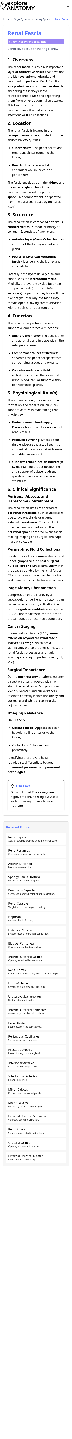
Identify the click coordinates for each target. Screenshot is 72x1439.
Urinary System (42, 19)
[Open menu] (68, 6)
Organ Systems (22, 19)
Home (6, 19)
